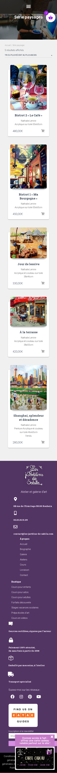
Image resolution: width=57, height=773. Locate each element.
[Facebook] (12, 697)
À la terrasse (29, 332)
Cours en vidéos (19, 618)
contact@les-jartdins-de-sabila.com (33, 533)
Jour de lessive (28, 264)
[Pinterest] (30, 697)
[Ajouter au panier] (42, 131)
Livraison (24, 570)
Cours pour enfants (21, 587)
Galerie (23, 554)
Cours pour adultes (21, 597)
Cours (23, 564)
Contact (24, 575)
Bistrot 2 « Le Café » (28, 115)
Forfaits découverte (21, 602)
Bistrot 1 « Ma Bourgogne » (28, 196)
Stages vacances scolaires (24, 607)
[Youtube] (39, 697)
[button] (28, 6)
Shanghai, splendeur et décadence (28, 417)
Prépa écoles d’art (20, 613)
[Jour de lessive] (28, 242)
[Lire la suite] (42, 442)
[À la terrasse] (28, 311)
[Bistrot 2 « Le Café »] (28, 87)
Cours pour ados (19, 592)
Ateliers (23, 559)
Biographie (25, 549)
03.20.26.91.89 (20, 519)
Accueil (8, 45)
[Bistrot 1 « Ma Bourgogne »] (28, 167)
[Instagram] (21, 697)
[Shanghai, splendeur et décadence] (28, 387)
